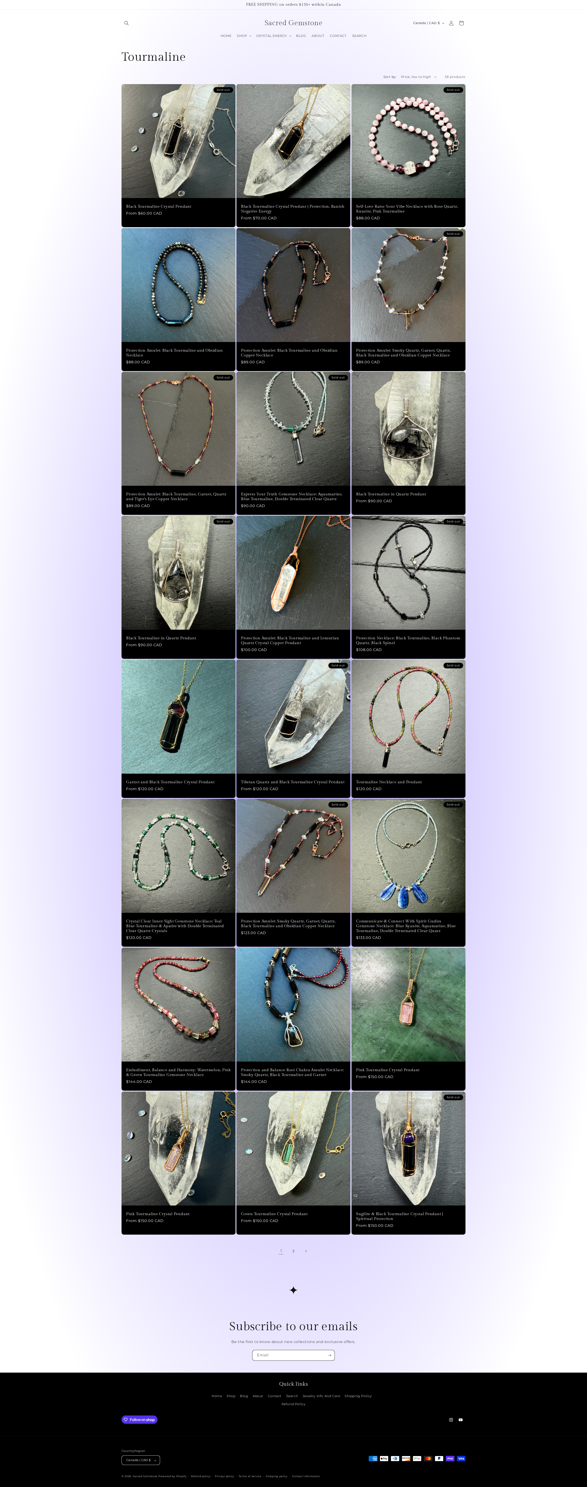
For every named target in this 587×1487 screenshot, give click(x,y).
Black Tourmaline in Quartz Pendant (391, 494)
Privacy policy (224, 1476)
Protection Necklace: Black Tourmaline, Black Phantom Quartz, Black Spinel (408, 641)
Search (292, 1396)
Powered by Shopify (172, 1476)
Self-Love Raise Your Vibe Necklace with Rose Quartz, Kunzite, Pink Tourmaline (407, 209)
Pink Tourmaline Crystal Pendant (388, 1070)
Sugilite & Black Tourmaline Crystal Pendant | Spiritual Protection (399, 1216)
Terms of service (249, 1476)
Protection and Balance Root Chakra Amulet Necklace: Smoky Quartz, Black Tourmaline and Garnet (292, 1072)
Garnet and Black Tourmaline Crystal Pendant (170, 782)
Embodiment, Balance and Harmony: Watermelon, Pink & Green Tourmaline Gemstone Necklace (178, 1072)
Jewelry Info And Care (321, 1396)
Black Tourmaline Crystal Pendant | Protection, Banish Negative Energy (292, 209)
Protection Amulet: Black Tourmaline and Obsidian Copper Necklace (289, 353)
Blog (244, 1396)
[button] (127, 23)
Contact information (306, 1476)
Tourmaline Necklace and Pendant (389, 782)
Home (217, 1396)
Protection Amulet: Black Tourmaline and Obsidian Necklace (174, 353)
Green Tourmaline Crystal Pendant (274, 1214)
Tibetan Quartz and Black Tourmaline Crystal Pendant (293, 782)
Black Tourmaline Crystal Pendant (158, 206)
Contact (275, 1396)
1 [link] (281, 1251)
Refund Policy (294, 1404)
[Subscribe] (329, 1355)
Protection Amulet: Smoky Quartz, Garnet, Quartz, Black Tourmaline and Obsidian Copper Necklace (403, 353)
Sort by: (389, 77)
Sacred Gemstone (145, 1476)
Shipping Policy (358, 1396)
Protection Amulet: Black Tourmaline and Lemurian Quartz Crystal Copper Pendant (290, 641)
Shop (231, 1396)
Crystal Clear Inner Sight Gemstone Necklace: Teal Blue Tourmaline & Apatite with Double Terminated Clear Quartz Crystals (175, 926)
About (258, 1396)
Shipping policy (277, 1476)
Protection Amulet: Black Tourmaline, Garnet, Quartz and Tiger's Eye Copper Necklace (176, 497)
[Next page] (306, 1251)
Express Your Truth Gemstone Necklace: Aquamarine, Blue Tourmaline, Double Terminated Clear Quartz (291, 497)
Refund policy (200, 1476)
